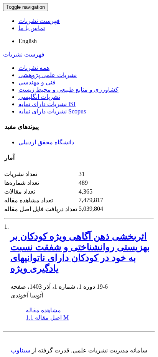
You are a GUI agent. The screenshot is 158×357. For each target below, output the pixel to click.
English (27, 41)
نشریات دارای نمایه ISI (47, 104)
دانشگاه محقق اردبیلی (46, 142)
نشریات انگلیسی (39, 97)
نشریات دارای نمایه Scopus (52, 111)
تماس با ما (31, 28)
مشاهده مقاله (43, 310)
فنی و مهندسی (37, 82)
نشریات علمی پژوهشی (47, 75)
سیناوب (20, 350)
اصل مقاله (47, 317)
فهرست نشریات (39, 21)
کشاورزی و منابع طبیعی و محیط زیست (68, 89)
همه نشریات (33, 68)
